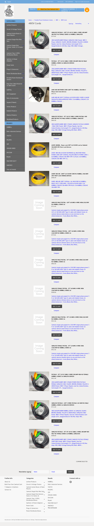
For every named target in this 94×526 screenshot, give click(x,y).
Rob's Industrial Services (14, 131)
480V (57, 20)
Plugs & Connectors (12, 69)
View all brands (11, 169)
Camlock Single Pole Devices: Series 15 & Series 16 (15, 47)
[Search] (5, 2)
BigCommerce (44, 519)
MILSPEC (9, 140)
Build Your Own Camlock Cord (49, 9)
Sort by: (71, 24)
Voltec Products (11, 106)
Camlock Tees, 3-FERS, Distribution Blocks (13, 54)
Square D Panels (11, 102)
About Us (33, 9)
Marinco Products (12, 115)
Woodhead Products (12, 119)
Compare (56, 54)
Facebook (70, 482)
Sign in (77, 1)
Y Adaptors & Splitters (68, 9)
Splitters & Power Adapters (12, 60)
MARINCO (9, 165)
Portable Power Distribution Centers (15, 78)
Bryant (9, 157)
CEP (8, 144)
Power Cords (10, 65)
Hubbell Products (12, 111)
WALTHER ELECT (12, 161)
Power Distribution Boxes (14, 73)
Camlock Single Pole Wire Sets (14, 40)
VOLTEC (9, 136)
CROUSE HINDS (11, 148)
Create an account (84, 1)
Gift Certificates (69, 1)
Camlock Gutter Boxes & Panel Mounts (14, 34)
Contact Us (64, 11)
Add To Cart (57, 50)
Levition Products (12, 25)
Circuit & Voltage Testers (14, 29)
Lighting (9, 90)
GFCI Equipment (11, 94)
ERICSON (9, 152)
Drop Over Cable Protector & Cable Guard (14, 84)
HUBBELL (9, 127)
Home (30, 20)
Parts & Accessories (13, 98)
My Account (60, 1)
